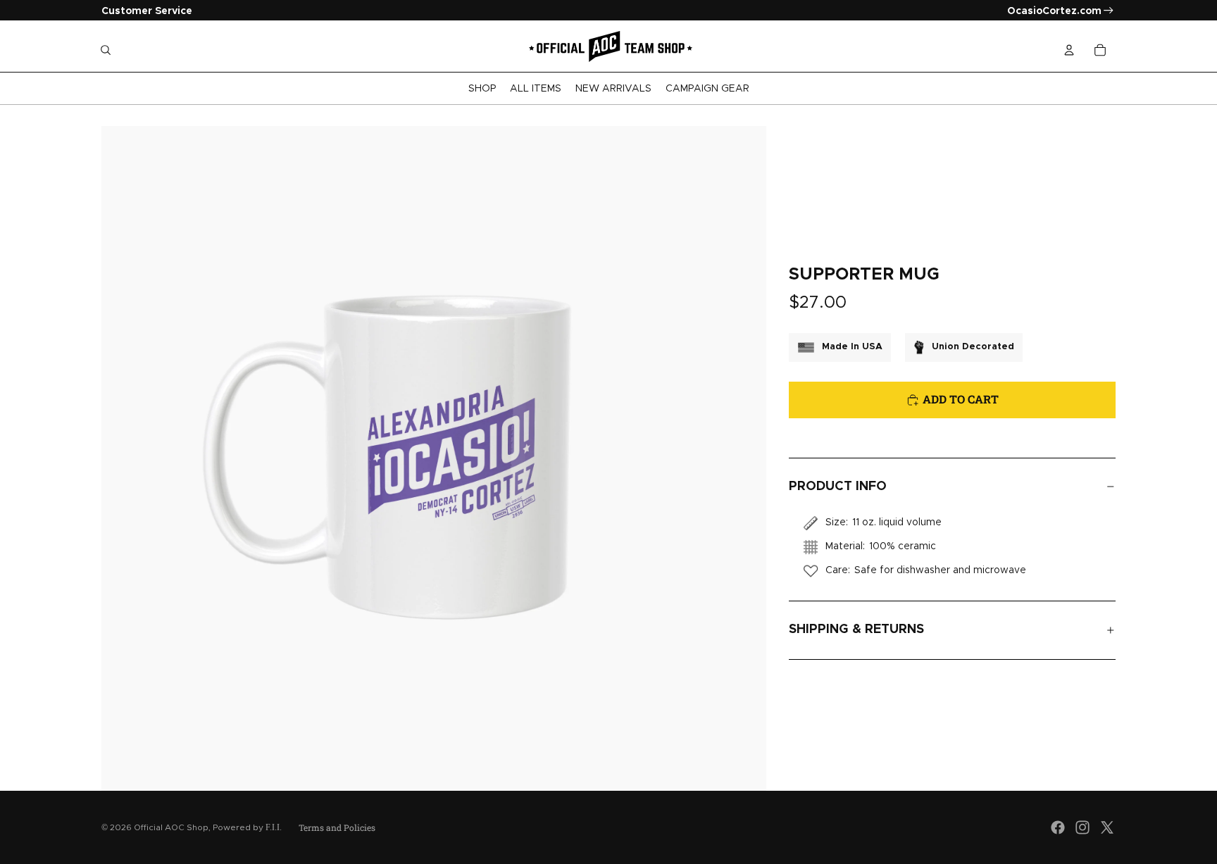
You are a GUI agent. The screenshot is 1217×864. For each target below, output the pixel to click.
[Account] (1069, 50)
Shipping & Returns (856, 629)
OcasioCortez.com (1054, 11)
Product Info (838, 486)
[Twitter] (1107, 827)
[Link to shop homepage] (608, 50)
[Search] (105, 50)
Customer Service (146, 11)
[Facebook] (1057, 827)
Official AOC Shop (171, 827)
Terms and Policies (337, 827)
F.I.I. (274, 827)
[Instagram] (1082, 827)
